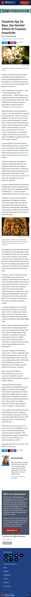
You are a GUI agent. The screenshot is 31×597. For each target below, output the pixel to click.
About (5, 567)
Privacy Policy (7, 586)
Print (21, 42)
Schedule (6, 571)
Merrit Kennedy (11, 36)
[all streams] (28, 595)
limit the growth (20, 155)
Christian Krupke (7, 275)
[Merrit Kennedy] (5, 460)
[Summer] (15, 11)
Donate (25, 2)
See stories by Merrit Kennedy (18, 477)
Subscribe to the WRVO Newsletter (14, 536)
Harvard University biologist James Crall (15, 176)
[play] (3, 595)
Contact (5, 578)
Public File (6, 582)
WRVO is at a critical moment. (14, 494)
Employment (6, 575)
